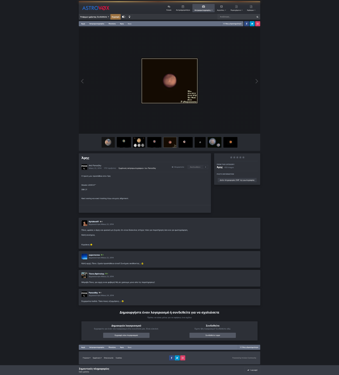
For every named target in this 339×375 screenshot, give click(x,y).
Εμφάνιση (97, 358)
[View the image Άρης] (170, 142)
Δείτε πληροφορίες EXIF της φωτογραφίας (237, 180)
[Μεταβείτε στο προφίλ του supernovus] (84, 256)
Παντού (248, 17)
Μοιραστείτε (178, 167)
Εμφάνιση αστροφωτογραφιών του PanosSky (137, 168)
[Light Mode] (129, 17)
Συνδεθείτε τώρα (213, 335)
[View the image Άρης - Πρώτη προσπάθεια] (200, 142)
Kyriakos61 (94, 221)
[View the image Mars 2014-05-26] (108, 142)
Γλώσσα (86, 358)
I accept (253, 370)
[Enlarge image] (91, 244)
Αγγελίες (220, 10)
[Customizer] (123, 17)
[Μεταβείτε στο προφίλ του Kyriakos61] (84, 223)
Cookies (119, 358)
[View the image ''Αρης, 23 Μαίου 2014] (139, 142)
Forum (168, 10)
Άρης (220, 167)
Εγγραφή (115, 17)
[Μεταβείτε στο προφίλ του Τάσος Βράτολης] (84, 275)
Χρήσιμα (250, 10)
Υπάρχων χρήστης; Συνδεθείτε (94, 17)
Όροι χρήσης (84, 371)
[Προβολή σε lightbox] (169, 81)
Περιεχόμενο (236, 10)
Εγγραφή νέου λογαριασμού (126, 335)
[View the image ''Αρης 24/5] (124, 142)
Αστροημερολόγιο (183, 10)
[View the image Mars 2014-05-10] (214, 142)
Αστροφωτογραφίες (203, 10)
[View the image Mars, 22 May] (154, 142)
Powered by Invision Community (244, 358)
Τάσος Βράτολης (96, 274)
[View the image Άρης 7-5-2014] (230, 142)
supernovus (94, 255)
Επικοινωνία (108, 358)
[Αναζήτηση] (257, 17)
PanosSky (97, 165)
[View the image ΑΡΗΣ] (186, 142)
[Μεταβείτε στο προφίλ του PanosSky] (84, 167)
